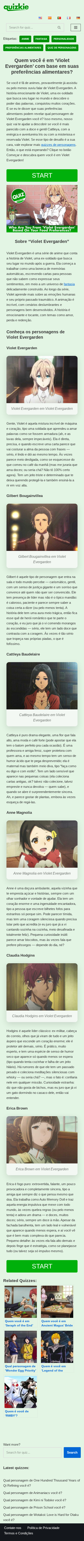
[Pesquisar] (59, 27)
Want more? (11, 1444)
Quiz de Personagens (62, 47)
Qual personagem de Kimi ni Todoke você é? (34, 1500)
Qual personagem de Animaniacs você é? (32, 1493)
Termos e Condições (18, 1533)
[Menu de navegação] (76, 27)
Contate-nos (12, 1528)
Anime (25, 39)
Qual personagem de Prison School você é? (34, 1507)
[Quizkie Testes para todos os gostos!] (16, 7)
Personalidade (64, 39)
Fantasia (41, 39)
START (42, 175)
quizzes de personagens (58, 144)
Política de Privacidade (43, 1528)
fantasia (69, 284)
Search (72, 1452)
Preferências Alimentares (23, 47)
